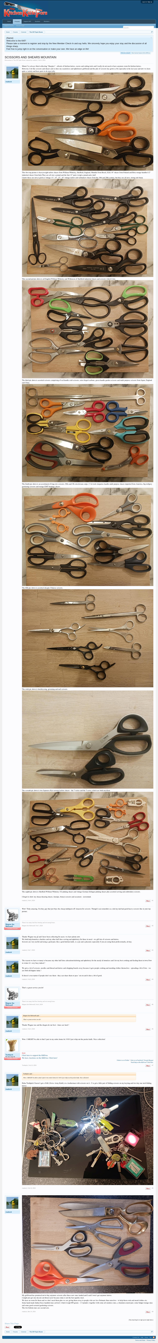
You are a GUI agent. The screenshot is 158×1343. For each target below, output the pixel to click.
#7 (152, 1065)
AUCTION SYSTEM (89, 38)
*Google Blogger (148, 1060)
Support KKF (27, 21)
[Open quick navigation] (152, 32)
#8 (152, 1188)
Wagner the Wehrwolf (10, 925)
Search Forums (9, 26)
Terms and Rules (140, 1340)
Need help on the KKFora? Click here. (142, 1062)
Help (142, 1337)
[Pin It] (148, 901)
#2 (152, 925)
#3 (152, 950)
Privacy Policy (151, 1340)
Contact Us (136, 1337)
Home (9, 21)
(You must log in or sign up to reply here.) (141, 1320)
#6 (152, 1029)
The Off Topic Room (19, 60)
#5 (152, 1004)
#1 (152, 900)
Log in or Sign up (147, 2)
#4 (152, 979)
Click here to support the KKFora (35, 1055)
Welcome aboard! (125, 53)
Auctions (37, 21)
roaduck (34, 60)
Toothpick (9, 1055)
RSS (154, 1337)
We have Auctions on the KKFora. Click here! (39, 1058)
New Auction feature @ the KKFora (141, 53)
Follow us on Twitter (123, 1060)
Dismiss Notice (151, 38)
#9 (152, 1311)
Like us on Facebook (137, 1060)
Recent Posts (20, 26)
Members (46, 21)
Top (150, 1337)
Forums (17, 21)
